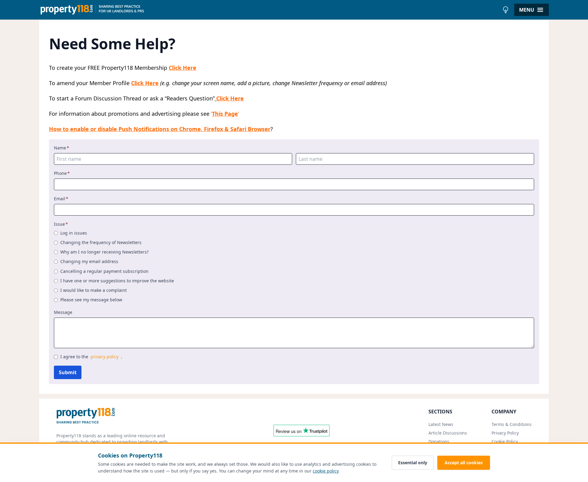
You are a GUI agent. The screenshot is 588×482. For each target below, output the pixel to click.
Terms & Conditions (512, 424)
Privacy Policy (505, 433)
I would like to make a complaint (93, 290)
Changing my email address (89, 261)
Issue (61, 224)
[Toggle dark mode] (505, 10)
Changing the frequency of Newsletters (100, 242)
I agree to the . (91, 357)
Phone (62, 173)
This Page (225, 113)
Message (63, 312)
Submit (68, 372)
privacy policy (105, 357)
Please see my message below (91, 300)
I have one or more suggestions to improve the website (117, 281)
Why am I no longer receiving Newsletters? (104, 252)
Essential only (412, 462)
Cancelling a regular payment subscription (104, 271)
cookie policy (325, 471)
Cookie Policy (505, 441)
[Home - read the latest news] (269, 10)
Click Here (182, 67)
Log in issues (73, 233)
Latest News (440, 424)
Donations (438, 441)
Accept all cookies (464, 462)
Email (61, 198)
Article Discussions (447, 433)
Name (61, 148)
